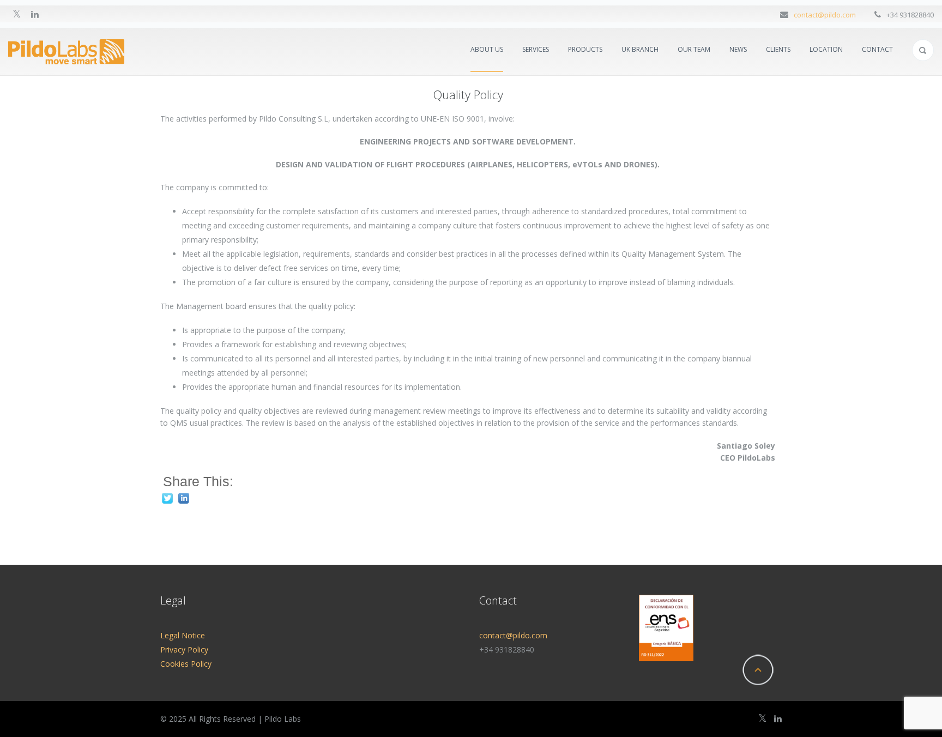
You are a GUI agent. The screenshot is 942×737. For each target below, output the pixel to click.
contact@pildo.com (825, 15)
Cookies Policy (186, 664)
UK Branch (640, 49)
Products (585, 49)
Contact (877, 49)
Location (826, 49)
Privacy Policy (184, 649)
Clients (778, 49)
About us (486, 49)
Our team (694, 49)
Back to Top (758, 670)
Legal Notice (182, 635)
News (738, 49)
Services (535, 49)
